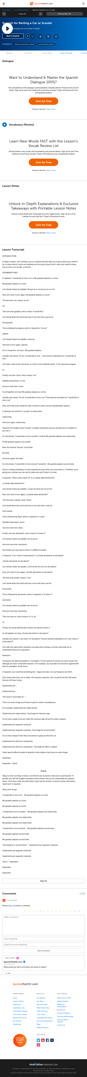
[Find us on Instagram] (38, 1045)
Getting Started (62, 1001)
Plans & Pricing (42, 1011)
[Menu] (3, 3)
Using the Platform (63, 1013)
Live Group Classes (20, 1014)
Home (15, 998)
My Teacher (17, 1021)
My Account (61, 1010)
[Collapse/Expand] (43, 893)
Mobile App (17, 1024)
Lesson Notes (47, 53)
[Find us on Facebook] (47, 1040)
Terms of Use (49, 1070)
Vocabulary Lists (19, 1008)
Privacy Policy (38, 1070)
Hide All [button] (43, 881)
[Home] (41, 5)
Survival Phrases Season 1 (22, 10)
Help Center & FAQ (64, 998)
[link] (4, 14)
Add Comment (43, 951)
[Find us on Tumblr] (52, 1040)
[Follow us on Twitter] (38, 1040)
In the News (41, 1014)
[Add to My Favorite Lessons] (32, 36)
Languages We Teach (44, 1018)
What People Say (43, 1008)
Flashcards (17, 1004)
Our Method (41, 998)
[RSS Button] (4, 900)
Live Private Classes (20, 1011)
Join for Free (44, 101)
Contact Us (61, 1025)
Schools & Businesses (44, 1021)
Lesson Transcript (66, 53)
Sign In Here (51, 109)
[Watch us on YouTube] (43, 1040)
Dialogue (9, 53)
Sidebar (65, 14)
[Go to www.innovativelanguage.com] (43, 1063)
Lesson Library (6, 10)
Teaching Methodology (65, 1016)
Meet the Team (42, 1004)
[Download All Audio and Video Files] (56, 36)
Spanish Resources (20, 1018)
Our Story (40, 1001)
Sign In (11, 906)
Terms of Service (66, 1072)
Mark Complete (12, 36)
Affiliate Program (43, 1027)
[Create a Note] (40, 36)
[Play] (4, 124)
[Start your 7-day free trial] (20, 1041)
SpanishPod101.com (68, 1068)
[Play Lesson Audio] (7, 28)
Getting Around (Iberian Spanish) (24, 44)
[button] (83, 3)
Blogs (39, 1024)
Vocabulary (28, 53)
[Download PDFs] (48, 36)
